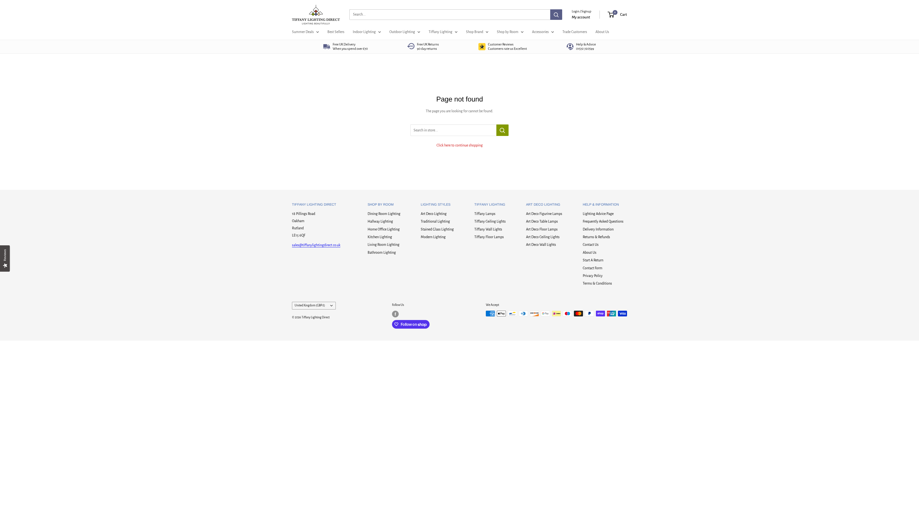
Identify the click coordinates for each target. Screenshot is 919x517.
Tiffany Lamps (484, 214)
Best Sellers (335, 32)
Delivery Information (598, 229)
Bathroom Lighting (382, 252)
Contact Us (591, 245)
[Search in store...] (502, 130)
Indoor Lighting (364, 32)
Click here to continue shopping (460, 145)
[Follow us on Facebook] (395, 314)
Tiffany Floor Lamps (489, 237)
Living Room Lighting (383, 245)
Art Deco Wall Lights (541, 245)
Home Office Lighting (384, 229)
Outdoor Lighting (402, 32)
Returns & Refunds (596, 237)
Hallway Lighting (380, 221)
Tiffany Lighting (440, 32)
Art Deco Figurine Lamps (544, 214)
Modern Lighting (433, 237)
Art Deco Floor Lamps (542, 229)
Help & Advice (586, 47)
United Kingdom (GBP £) (310, 305)
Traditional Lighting (435, 221)
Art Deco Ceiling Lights (543, 237)
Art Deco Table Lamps (542, 221)
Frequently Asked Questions (603, 221)
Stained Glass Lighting (437, 229)
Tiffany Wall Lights (488, 229)
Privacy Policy (593, 276)
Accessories (540, 32)
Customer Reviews (507, 47)
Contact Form (592, 268)
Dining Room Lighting (384, 214)
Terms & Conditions (597, 283)
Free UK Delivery (350, 47)
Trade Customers (574, 32)
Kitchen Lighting (380, 237)
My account (581, 17)
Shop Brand (474, 32)
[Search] (556, 14)
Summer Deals (303, 32)
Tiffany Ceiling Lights (490, 221)
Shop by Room (507, 32)
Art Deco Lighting (434, 214)
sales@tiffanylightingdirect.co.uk (316, 245)
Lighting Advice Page (598, 214)
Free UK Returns (428, 47)
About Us (602, 32)
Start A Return (593, 260)
